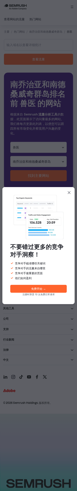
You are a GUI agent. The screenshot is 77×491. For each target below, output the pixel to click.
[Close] (69, 193)
